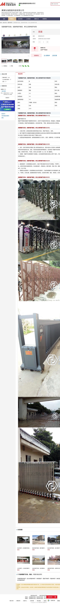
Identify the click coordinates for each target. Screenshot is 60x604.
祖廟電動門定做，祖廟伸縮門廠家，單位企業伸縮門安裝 (40, 597)
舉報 (12, 66)
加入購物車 (47, 55)
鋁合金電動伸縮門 (31, 578)
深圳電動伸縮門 (21, 580)
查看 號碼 (4, 91)
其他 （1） (4, 81)
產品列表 (5, 22)
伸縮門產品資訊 (34, 595)
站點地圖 (32, 600)
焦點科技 (40, 602)
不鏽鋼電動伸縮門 (21, 578)
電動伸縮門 (10, 22)
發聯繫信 (36, 55)
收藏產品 (5, 66)
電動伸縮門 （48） (6, 77)
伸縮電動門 (39, 578)
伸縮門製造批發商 (43, 595)
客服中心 (25, 600)
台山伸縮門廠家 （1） (7, 79)
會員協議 (45, 600)
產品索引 (3, 113)
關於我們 (11, 600)
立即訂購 (54, 55)
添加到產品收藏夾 (5, 115)
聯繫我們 (18, 600)
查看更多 (7, 97)
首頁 (1, 22)
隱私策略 (39, 600)
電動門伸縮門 (46, 578)
